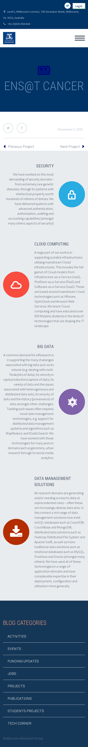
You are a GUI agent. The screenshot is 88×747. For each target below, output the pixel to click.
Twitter (8, 128)
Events (14, 649)
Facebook (22, 128)
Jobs (12, 674)
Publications (20, 698)
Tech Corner (19, 723)
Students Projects (26, 711)
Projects (16, 686)
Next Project (70, 146)
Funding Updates (23, 661)
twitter (67, 6)
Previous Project (21, 146)
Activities (17, 636)
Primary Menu (80, 38)
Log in (78, 6)
